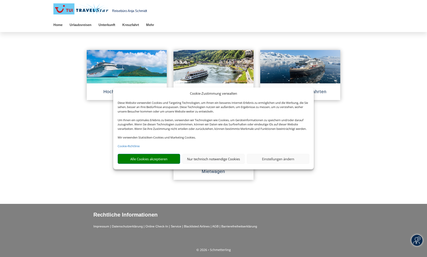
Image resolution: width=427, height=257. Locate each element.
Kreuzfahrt (130, 25)
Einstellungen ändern (278, 159)
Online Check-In (156, 226)
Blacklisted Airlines (197, 226)
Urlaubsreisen (80, 25)
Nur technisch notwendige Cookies (213, 159)
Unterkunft (107, 25)
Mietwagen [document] (213, 171)
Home (57, 25)
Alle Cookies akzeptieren (148, 159)
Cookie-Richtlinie (129, 146)
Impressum (101, 226)
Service (176, 226)
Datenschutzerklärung (127, 226)
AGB (215, 226)
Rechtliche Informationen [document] (125, 214)
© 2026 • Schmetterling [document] (213, 250)
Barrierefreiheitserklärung (239, 226)
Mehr (150, 25)
